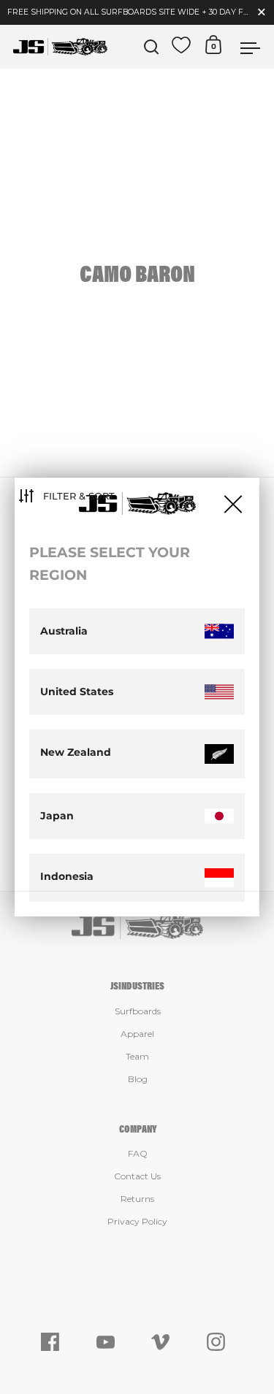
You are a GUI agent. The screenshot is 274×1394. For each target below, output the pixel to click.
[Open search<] (151, 47)
